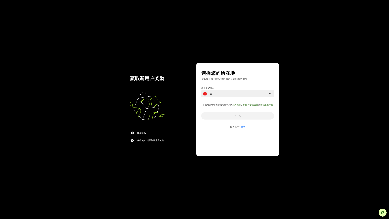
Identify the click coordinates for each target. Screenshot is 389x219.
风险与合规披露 (250, 104)
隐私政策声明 (266, 104)
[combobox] (237, 93)
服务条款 (236, 104)
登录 (243, 126)
